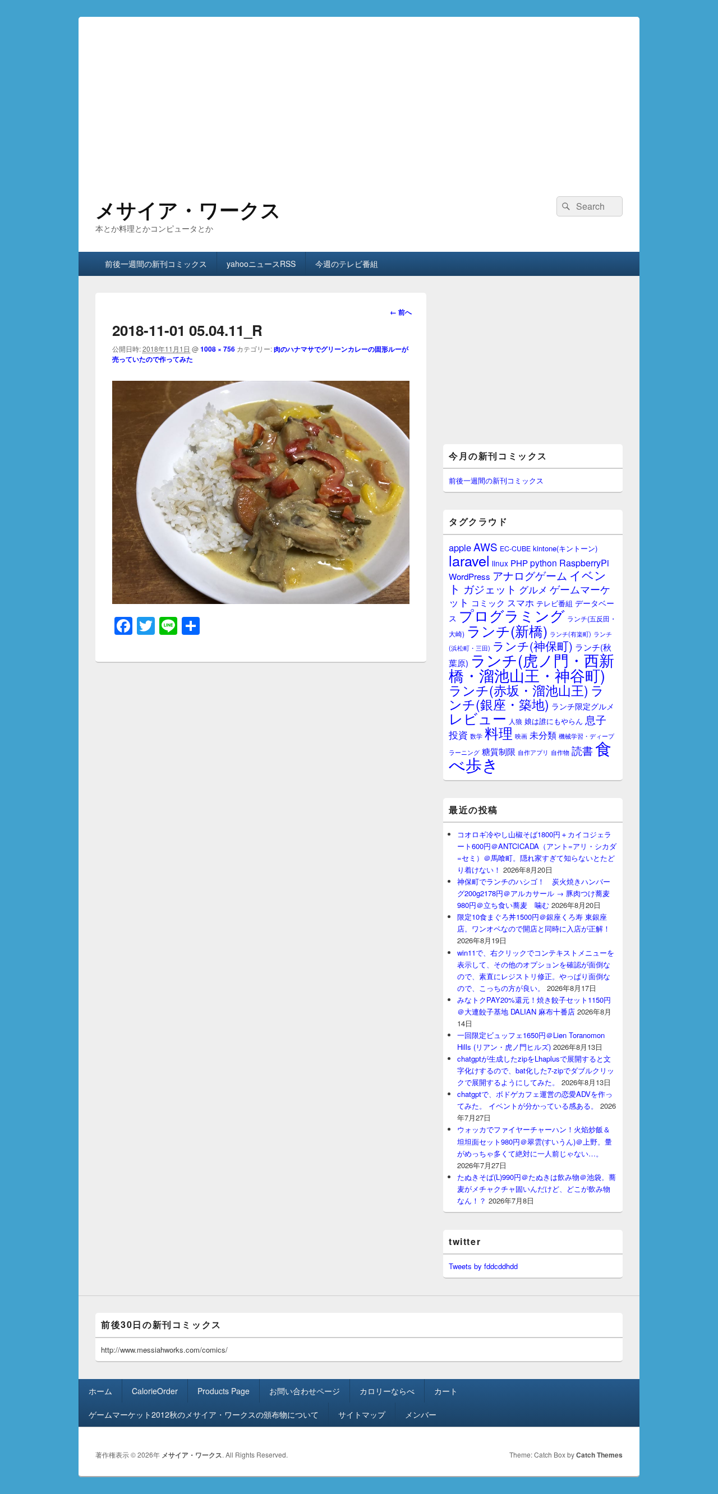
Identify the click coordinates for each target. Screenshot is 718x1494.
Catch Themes (599, 1455)
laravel (469, 560)
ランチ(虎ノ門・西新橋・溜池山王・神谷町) (531, 667)
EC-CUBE (515, 548)
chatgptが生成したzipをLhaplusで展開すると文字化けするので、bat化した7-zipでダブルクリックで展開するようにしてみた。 (535, 1070)
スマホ (520, 602)
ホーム (100, 1390)
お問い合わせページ (304, 1390)
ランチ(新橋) (507, 630)
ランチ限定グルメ (582, 706)
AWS (485, 546)
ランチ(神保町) (533, 645)
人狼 (515, 721)
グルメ (533, 589)
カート (446, 1390)
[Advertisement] (359, 95)
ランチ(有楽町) (570, 633)
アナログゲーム (530, 575)
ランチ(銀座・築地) (526, 697)
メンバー (420, 1414)
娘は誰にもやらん (553, 721)
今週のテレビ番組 (346, 263)
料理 (499, 732)
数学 (476, 735)
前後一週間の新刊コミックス (156, 263)
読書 (582, 750)
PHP (519, 563)
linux (500, 563)
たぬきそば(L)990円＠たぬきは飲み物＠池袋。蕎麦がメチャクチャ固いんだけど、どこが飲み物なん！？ (536, 1189)
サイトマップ (361, 1414)
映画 (521, 735)
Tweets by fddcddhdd (483, 1266)
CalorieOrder (155, 1390)
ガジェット (490, 588)
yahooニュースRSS (261, 263)
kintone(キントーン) (565, 548)
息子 (595, 719)
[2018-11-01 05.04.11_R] (260, 600)
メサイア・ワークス (188, 209)
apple (460, 547)
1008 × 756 (217, 349)
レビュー (478, 718)
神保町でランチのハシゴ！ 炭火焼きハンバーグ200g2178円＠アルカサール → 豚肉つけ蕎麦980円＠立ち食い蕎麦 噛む (533, 893)
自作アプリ (533, 752)
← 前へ (401, 312)
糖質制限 (499, 751)
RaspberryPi (584, 562)
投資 (458, 734)
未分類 (543, 734)
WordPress (469, 576)
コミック (488, 602)
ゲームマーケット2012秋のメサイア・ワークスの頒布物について (204, 1414)
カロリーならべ (387, 1390)
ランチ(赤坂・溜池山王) (518, 689)
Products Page (223, 1390)
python (543, 562)
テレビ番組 (554, 603)
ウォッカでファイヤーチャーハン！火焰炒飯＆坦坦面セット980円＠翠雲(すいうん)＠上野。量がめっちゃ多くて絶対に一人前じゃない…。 (534, 1141)
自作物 (560, 752)
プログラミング (512, 615)
